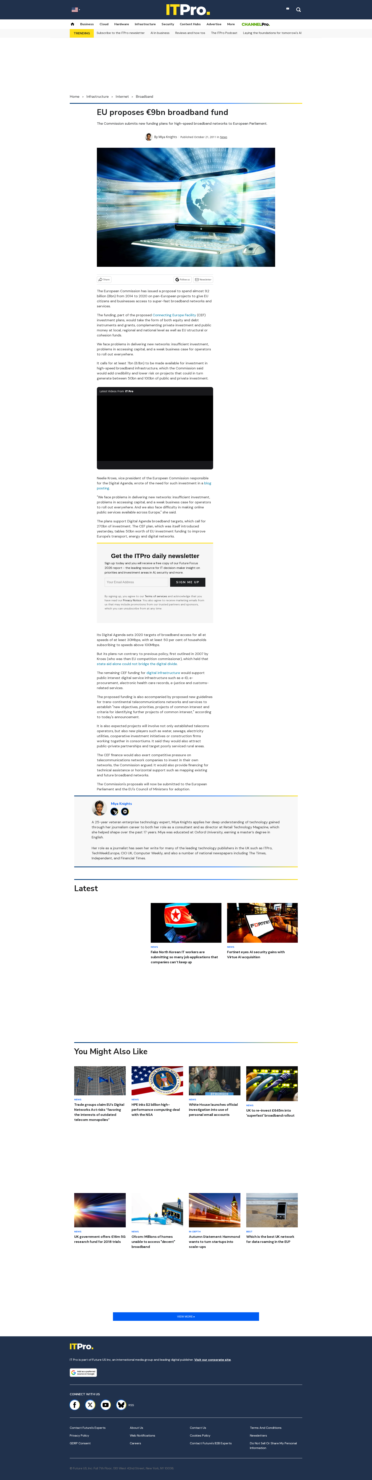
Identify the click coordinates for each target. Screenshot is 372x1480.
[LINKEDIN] (126, 811)
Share (106, 279)
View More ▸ (186, 1316)
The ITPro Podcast (224, 33)
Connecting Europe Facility (174, 315)
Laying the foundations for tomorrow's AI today (277, 33)
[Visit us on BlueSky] (119, 1405)
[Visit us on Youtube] (105, 1405)
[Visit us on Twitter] (90, 1405)
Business (87, 24)
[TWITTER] (115, 811)
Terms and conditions (266, 1428)
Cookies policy (200, 1435)
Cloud (104, 24)
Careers (135, 1443)
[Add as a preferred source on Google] (83, 1372)
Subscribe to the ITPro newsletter (121, 33)
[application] (155, 428)
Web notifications (142, 1435)
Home (74, 96)
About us (136, 1428)
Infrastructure (145, 24)
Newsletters (258, 1435)
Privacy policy (79, 1435)
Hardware (121, 24)
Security (168, 24)
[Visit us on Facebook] (74, 1405)
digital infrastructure (163, 672)
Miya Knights (167, 137)
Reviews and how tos (190, 33)
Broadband (144, 96)
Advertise (214, 24)
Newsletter (205, 279)
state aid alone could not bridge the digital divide (137, 664)
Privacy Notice (132, 600)
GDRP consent (80, 1443)
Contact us (198, 1428)
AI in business (160, 33)
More (231, 24)
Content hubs (190, 24)
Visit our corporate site (212, 1360)
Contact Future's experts (88, 1428)
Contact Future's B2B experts (211, 1443)
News (223, 137)
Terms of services (156, 596)
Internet (122, 96)
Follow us (185, 279)
